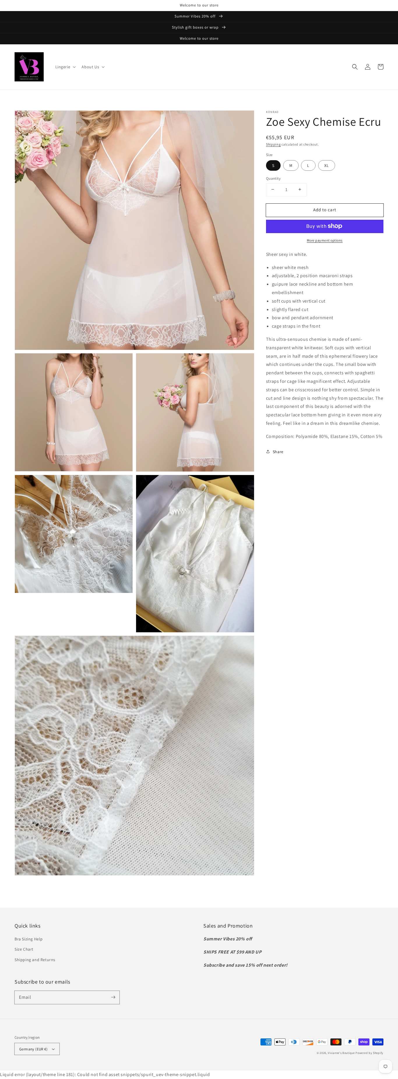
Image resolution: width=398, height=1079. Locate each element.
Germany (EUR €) (33, 1049)
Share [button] (278, 451)
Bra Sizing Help (29, 939)
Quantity (273, 178)
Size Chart (24, 949)
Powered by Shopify (369, 1053)
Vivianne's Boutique (341, 1053)
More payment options (325, 240)
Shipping (273, 144)
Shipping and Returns (35, 959)
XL (326, 165)
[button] (65, 67)
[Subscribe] (113, 997)
